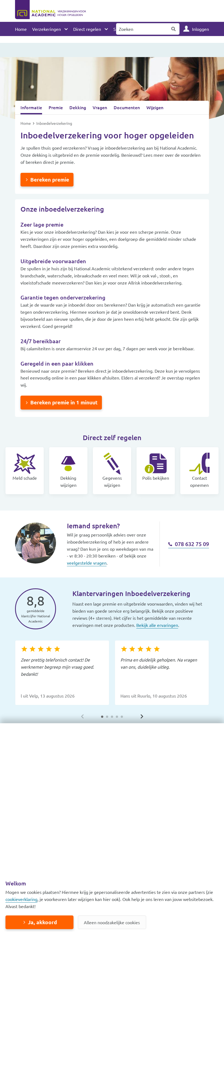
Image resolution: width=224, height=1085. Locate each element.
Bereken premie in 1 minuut (64, 402)
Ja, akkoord (42, 922)
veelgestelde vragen (87, 562)
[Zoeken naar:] (142, 29)
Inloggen (200, 29)
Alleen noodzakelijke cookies (112, 922)
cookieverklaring (21, 899)
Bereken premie (49, 179)
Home (21, 29)
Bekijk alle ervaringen (157, 625)
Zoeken (173, 29)
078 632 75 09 (191, 543)
